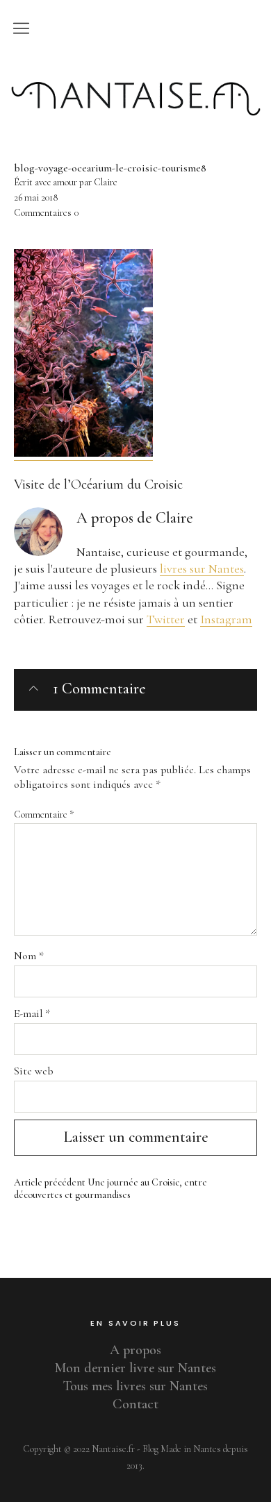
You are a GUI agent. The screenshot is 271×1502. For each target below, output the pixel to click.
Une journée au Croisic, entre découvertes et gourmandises (110, 1188)
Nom (29, 956)
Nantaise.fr (135, 71)
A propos (135, 1350)
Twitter (166, 619)
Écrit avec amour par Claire (65, 182)
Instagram (226, 619)
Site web (34, 1071)
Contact (135, 1404)
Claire (174, 518)
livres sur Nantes (202, 568)
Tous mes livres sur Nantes (135, 1386)
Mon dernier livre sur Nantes (135, 1368)
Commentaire (44, 814)
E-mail (32, 1013)
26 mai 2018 (36, 197)
